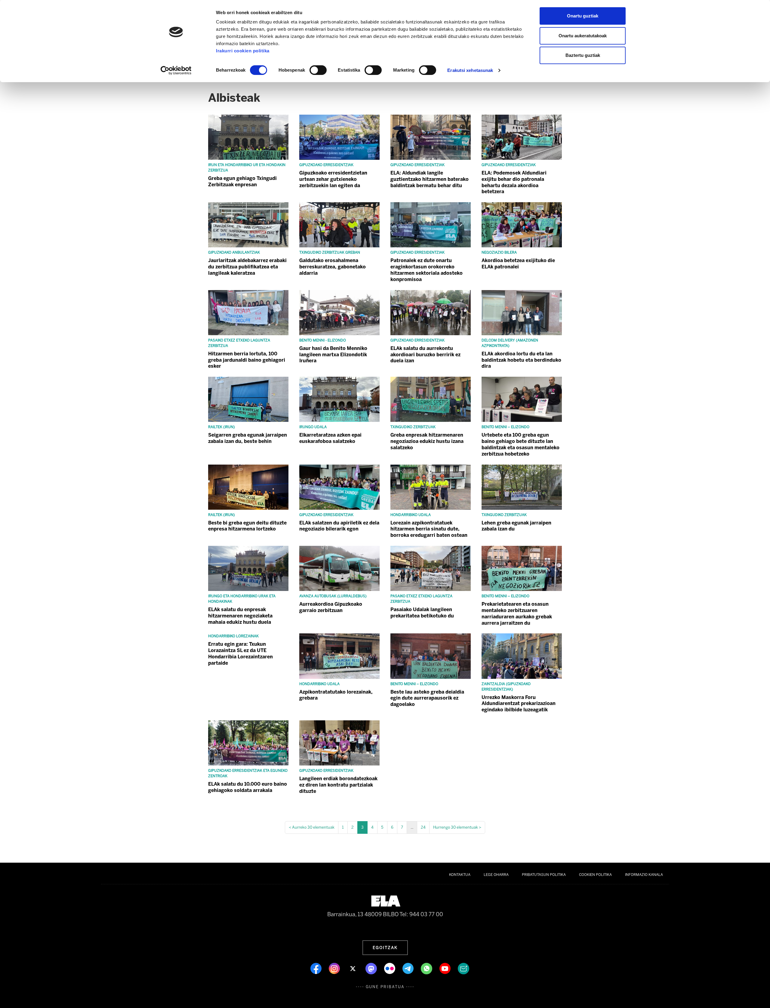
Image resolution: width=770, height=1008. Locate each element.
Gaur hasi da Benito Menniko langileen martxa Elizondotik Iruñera (333, 354)
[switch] (318, 70)
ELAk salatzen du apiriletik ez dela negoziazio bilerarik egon (339, 526)
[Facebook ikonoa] (316, 968)
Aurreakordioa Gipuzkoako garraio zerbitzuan (330, 607)
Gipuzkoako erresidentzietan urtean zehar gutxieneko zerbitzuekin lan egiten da (333, 179)
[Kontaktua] (463, 968)
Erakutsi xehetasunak (470, 70)
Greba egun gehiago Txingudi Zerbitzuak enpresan (242, 181)
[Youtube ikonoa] (445, 968)
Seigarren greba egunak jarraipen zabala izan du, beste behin (247, 438)
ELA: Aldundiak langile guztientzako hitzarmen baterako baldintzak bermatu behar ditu (429, 179)
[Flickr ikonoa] (390, 968)
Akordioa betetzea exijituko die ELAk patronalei (518, 264)
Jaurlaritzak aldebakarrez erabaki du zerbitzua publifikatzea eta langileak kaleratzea (247, 267)
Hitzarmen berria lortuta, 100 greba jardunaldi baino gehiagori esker (246, 360)
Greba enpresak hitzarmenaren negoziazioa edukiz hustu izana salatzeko (427, 441)
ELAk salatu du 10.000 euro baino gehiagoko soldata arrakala (247, 787)
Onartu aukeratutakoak (583, 35)
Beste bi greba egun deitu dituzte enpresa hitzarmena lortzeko (247, 526)
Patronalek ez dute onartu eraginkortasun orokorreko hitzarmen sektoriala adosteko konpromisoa (426, 270)
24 (423, 827)
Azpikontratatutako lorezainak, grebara (336, 695)
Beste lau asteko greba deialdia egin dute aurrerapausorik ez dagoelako (427, 698)
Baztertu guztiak (582, 55)
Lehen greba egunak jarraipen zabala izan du (516, 526)
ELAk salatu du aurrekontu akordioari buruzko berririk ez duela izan (425, 354)
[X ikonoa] (353, 968)
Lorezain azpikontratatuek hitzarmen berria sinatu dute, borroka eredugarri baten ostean (428, 529)
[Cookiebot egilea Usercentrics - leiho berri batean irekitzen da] (176, 70)
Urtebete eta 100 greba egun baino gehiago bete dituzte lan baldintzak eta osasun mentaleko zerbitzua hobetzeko (520, 444)
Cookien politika (595, 875)
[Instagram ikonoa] (335, 968)
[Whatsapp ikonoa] (427, 968)
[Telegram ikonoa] (408, 968)
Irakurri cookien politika (243, 50)
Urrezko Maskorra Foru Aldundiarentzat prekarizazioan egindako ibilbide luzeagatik (519, 703)
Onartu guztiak (582, 15)
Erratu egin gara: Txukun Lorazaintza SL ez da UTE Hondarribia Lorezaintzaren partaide (240, 653)
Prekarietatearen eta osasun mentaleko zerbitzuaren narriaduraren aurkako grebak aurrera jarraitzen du (517, 613)
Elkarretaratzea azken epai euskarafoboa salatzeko (330, 438)
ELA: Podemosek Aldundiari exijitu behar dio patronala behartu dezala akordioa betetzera (514, 182)
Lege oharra (496, 875)
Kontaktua (459, 875)
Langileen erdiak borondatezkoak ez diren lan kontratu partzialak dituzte (338, 785)
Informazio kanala (644, 875)
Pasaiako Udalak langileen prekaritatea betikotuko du (422, 613)
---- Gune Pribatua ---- (385, 987)
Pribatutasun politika (544, 875)
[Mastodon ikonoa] (371, 968)
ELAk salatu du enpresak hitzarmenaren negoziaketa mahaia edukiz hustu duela (240, 616)
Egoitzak (385, 947)
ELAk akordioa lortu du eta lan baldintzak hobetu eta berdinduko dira (521, 360)
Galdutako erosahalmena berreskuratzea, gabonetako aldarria (332, 267)
